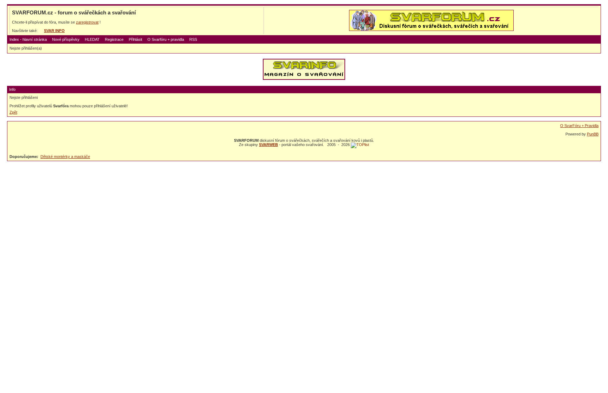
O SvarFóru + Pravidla (579, 125)
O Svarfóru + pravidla (165, 39)
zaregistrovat (87, 22)
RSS (193, 39)
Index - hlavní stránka (28, 39)
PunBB (592, 134)
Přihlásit (135, 39)
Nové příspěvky (66, 39)
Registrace (114, 39)
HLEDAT (92, 39)
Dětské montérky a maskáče (65, 156)
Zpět (13, 112)
